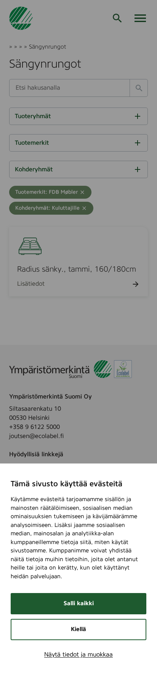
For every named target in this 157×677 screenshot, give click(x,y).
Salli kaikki (79, 603)
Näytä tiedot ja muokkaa (78, 655)
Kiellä (78, 629)
